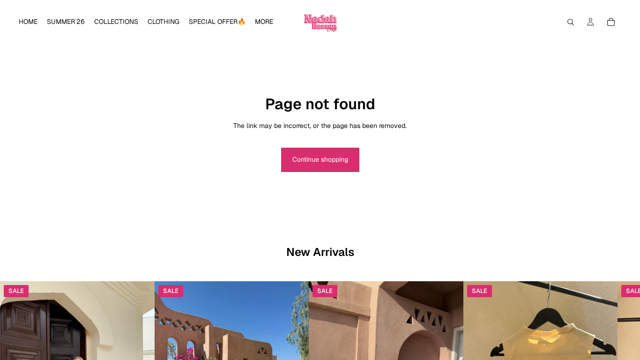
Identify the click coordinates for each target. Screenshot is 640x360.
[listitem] (264, 21)
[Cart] (611, 22)
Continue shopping (320, 159)
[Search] (570, 22)
